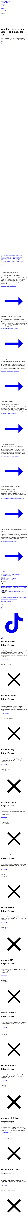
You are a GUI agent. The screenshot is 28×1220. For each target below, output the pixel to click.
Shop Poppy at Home (6, 586)
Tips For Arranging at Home (18, 586)
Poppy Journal (4, 578)
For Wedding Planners (9, 587)
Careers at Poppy (8, 588)
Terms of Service (13, 591)
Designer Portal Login (12, 579)
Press (7, 591)
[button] (14, 583)
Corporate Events (10, 597)
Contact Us (3, 591)
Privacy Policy (20, 591)
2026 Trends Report (13, 578)
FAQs (5, 579)
